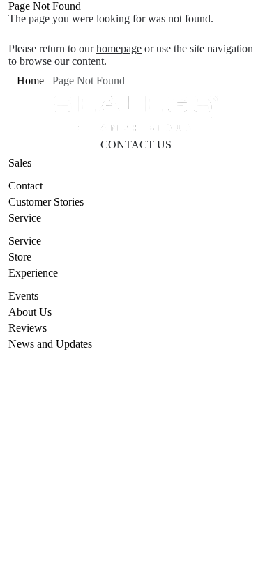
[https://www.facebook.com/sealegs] (145, 417)
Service (24, 241)
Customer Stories (46, 202)
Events (23, 296)
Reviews (27, 328)
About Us (30, 312)
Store (19, 257)
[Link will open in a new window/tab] (110, 417)
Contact (25, 186)
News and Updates (50, 344)
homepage (119, 48)
